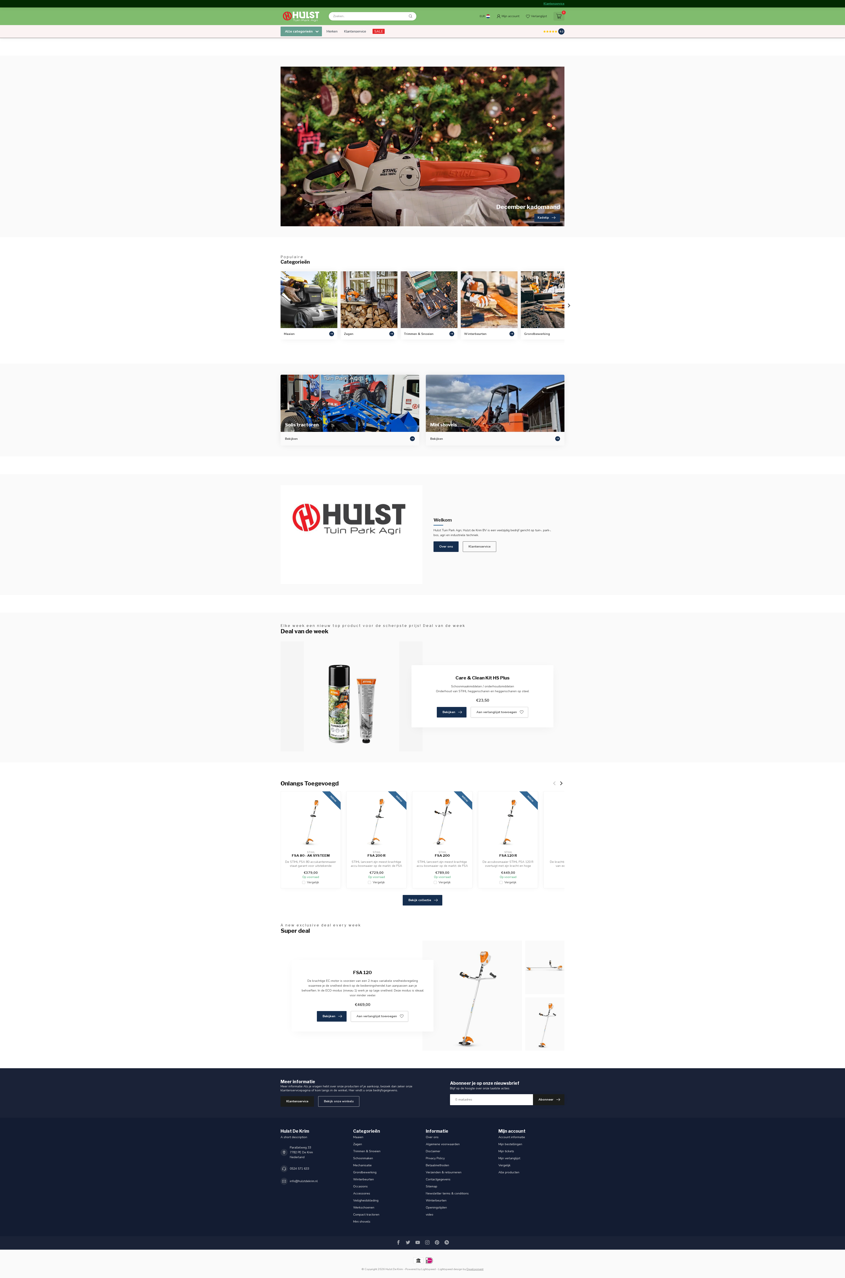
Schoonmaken (363, 1158)
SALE (378, 31)
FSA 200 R (376, 856)
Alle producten (508, 1172)
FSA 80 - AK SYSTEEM (311, 856)
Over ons (446, 546)
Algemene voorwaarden (443, 1144)
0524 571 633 (299, 1169)
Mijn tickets (506, 1151)
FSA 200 (442, 856)
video (429, 1214)
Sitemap (431, 1186)
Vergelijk (313, 882)
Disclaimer (433, 1151)
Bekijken (449, 712)
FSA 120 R (508, 856)
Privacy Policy (435, 1158)
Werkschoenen (363, 1207)
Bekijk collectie (419, 900)
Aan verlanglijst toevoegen (496, 712)
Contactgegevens (438, 1179)
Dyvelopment (475, 1269)
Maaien (358, 1137)
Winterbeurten (363, 1179)
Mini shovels (361, 1222)
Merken (332, 31)
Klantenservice (554, 4)
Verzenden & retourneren (443, 1172)
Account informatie (511, 1137)
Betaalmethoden (437, 1165)
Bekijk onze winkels (339, 1101)
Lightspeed (428, 1269)
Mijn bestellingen (510, 1144)
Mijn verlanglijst (509, 1158)
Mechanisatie (362, 1165)
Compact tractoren (366, 1214)
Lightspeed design (450, 1269)
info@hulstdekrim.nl (304, 1181)
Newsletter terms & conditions (447, 1193)
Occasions (360, 1186)
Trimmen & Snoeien (366, 1151)
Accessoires (361, 1193)
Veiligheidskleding (365, 1200)
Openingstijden (436, 1207)
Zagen (357, 1144)
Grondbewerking (365, 1172)
